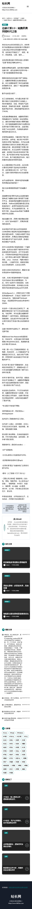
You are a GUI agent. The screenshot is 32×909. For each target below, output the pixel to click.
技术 (11, 754)
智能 (25, 758)
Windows (20, 733)
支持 (24, 754)
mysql (12, 733)
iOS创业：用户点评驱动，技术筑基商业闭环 (13, 699)
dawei (18, 519)
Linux (5, 733)
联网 (5, 769)
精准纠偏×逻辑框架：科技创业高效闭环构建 (13, 719)
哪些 (24, 743)
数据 (5, 758)
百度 (18, 762)
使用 (18, 740)
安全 (11, 747)
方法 (11, 758)
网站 (20, 765)
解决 (24, 769)
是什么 (18, 758)
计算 (19, 39)
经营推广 (5, 24)
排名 (18, 754)
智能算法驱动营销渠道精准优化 (16, 614)
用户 (5, 762)
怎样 (24, 751)
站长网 (6, 3)
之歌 (5, 39)
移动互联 (6, 765)
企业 (5, 740)
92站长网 (12, 887)
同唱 (8, 39)
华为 (11, 743)
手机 (5, 754)
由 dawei (7, 36)
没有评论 (24, 36)
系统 (14, 765)
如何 (5, 747)
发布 (18, 743)
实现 (18, 747)
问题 (11, 773)
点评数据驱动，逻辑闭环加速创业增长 (12, 705)
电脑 (11, 762)
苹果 (18, 769)
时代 (12, 39)
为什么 (12, 736)
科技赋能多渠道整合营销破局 (15, 562)
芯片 (11, 769)
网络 (26, 765)
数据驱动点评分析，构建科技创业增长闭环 (12, 712)
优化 (11, 740)
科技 (24, 762)
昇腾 (15, 39)
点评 (6, 785)
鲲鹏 (26, 39)
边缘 (22, 39)
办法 (5, 743)
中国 (5, 736)
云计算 (19, 736)
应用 (11, 751)
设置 (5, 773)
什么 (26, 736)
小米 (24, 747)
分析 (24, 740)
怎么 (18, 751)
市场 (5, 751)
